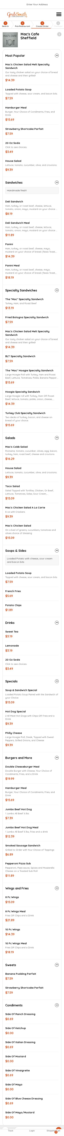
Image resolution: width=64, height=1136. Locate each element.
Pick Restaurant (22, 24)
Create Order (42, 24)
